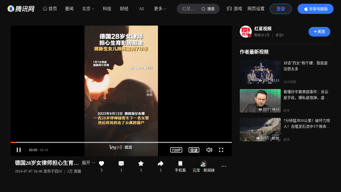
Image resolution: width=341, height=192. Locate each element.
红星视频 (262, 28)
